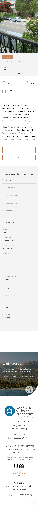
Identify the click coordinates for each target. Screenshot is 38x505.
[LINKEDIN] (24, 474)
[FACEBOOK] (14, 474)
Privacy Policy (26, 495)
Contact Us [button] (6, 385)
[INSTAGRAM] (19, 474)
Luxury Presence (19, 489)
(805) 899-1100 (19, 425)
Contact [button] (19, 157)
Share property (19, 150)
